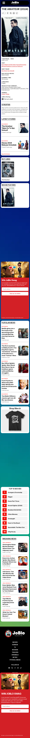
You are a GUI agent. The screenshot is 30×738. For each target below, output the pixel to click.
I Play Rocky (12, 532)
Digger (10, 497)
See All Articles (6, 154)
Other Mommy (13, 514)
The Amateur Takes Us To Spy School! (8, 128)
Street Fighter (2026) (15, 505)
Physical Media (15, 660)
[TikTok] (21, 668)
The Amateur (6, 180)
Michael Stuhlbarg (7, 66)
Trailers (15, 652)
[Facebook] (15, 668)
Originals (15, 655)
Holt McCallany (12, 64)
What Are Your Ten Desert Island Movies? (9, 614)
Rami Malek (5, 64)
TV (15, 647)
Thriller (7, 94)
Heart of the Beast (14, 523)
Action (3, 94)
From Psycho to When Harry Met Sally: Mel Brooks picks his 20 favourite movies (9, 384)
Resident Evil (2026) (14, 510)
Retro (15, 657)
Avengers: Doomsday (15, 492)
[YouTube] (9, 668)
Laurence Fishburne (17, 66)
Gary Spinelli (10, 71)
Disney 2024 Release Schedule (9, 144)
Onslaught (11, 518)
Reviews (15, 650)
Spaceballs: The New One (16, 527)
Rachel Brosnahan (21, 64)
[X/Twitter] (12, 668)
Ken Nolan (4, 71)
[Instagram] (18, 668)
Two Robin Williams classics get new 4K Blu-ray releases (9, 398)
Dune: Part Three (13, 501)
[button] (3, 3)
